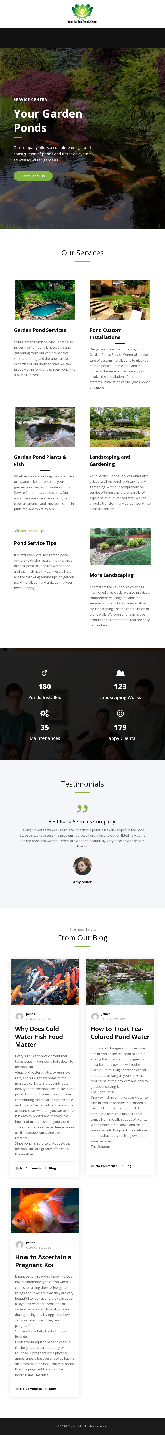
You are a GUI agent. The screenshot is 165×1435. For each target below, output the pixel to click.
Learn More (31, 176)
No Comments (31, 1168)
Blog (52, 1168)
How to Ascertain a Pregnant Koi (43, 1261)
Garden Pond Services (40, 330)
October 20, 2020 (114, 1019)
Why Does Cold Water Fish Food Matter (39, 1037)
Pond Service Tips (35, 543)
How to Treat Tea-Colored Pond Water (120, 1033)
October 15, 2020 (38, 1247)
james (30, 1014)
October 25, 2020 (38, 1019)
